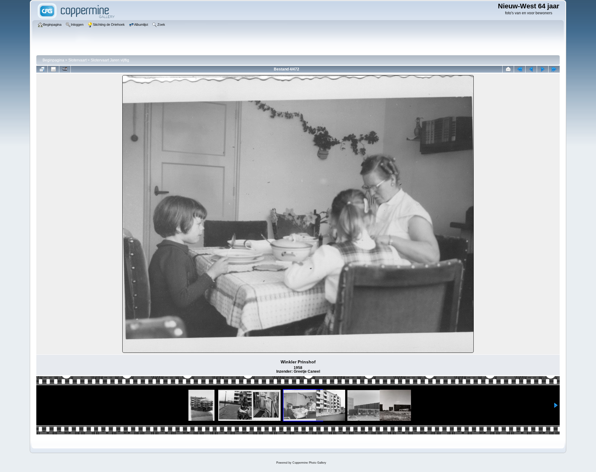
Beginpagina (53, 60)
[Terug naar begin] (519, 69)
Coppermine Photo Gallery (309, 462)
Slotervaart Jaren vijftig (110, 60)
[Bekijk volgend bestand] (542, 69)
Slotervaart (77, 60)
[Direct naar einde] (554, 69)
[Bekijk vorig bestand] (531, 69)
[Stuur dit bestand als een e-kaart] (508, 69)
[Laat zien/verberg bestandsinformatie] (53, 69)
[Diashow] (64, 69)
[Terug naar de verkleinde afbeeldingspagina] (41, 69)
